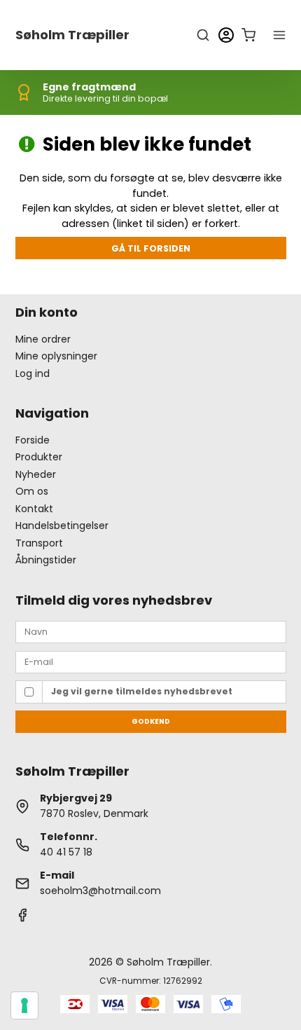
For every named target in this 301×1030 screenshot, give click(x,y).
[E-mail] (150, 661)
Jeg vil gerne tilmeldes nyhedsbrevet (141, 691)
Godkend (151, 721)
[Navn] (150, 631)
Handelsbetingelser (61, 526)
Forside (32, 440)
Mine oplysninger (56, 356)
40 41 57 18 (66, 852)
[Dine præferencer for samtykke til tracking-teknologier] (24, 1005)
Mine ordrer (43, 339)
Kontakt (34, 509)
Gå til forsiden (150, 248)
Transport (39, 543)
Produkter (38, 457)
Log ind (32, 373)
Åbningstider (45, 560)
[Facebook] (22, 919)
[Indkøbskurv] (248, 35)
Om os (31, 491)
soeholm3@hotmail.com (100, 891)
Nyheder (35, 474)
